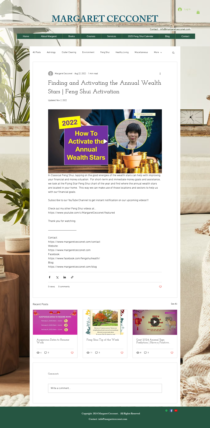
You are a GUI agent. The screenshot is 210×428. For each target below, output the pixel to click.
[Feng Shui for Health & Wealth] (171, 410)
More (156, 52)
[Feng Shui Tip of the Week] (105, 322)
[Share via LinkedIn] (64, 277)
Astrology (51, 52)
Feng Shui (104, 52)
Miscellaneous (141, 52)
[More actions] (160, 73)
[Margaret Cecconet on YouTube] (175, 410)
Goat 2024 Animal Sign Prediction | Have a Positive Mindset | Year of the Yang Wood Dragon (152, 341)
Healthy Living (122, 52)
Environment (88, 52)
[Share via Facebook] (49, 277)
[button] (198, 12)
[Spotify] (166, 410)
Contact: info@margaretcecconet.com (108, 419)
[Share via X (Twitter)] (57, 277)
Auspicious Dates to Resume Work (53, 341)
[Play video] (105, 141)
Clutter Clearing (69, 52)
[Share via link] (72, 277)
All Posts (37, 52)
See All (174, 304)
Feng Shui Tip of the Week (103, 340)
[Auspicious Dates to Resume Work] (55, 322)
